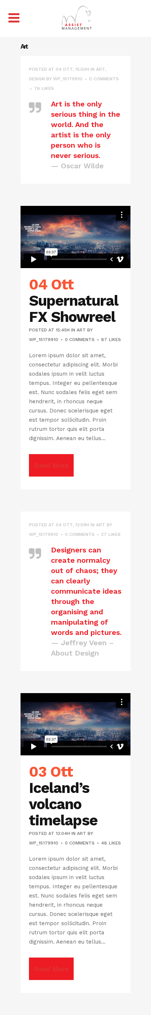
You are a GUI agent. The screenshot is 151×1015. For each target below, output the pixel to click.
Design (37, 78)
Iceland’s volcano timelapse (63, 804)
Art (100, 69)
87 (111, 339)
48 (111, 843)
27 (111, 534)
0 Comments (104, 78)
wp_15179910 (67, 78)
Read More (51, 465)
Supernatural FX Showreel (73, 309)
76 (44, 88)
